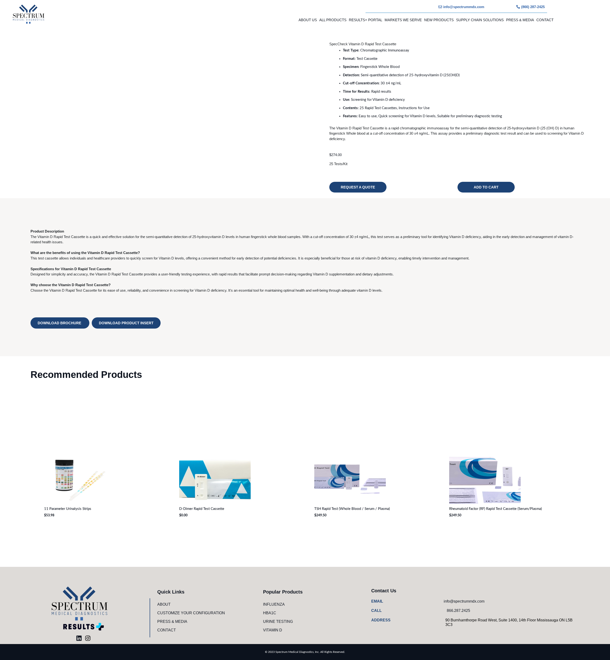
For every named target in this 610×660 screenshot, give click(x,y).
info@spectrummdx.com (464, 601)
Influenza (274, 604)
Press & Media (520, 20)
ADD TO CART (486, 187)
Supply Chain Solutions (480, 20)
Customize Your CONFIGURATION (191, 613)
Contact (545, 20)
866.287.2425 (458, 611)
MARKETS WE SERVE (403, 20)
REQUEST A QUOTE (358, 187)
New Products (439, 20)
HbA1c (269, 613)
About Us (308, 20)
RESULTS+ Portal (365, 20)
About (164, 604)
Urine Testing (278, 621)
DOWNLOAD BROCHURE (60, 323)
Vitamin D (272, 630)
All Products (332, 20)
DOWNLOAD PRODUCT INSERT (126, 323)
